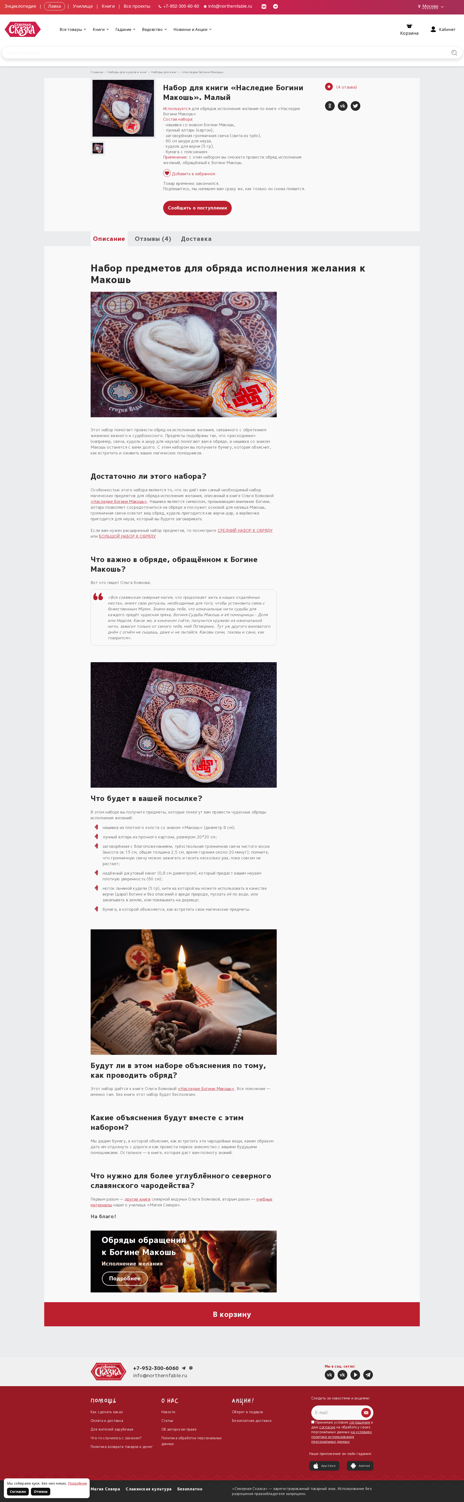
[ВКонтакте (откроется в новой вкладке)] (264, 6)
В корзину (232, 1314)
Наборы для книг (164, 72)
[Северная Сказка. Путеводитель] (342, 1375)
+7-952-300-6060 (156, 1368)
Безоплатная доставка (251, 1420)
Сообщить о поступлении (197, 208)
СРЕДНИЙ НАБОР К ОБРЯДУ (245, 530)
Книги (108, 6)
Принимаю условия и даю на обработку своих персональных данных (342, 1432)
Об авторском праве (179, 1429)
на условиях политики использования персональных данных (341, 1437)
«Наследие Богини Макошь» (202, 72)
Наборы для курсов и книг (127, 72)
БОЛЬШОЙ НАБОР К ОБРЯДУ (127, 536)
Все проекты (137, 6)
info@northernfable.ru (229, 6)
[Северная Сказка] (329, 1375)
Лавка (54, 6)
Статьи (167, 1420)
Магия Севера (105, 1489)
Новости (168, 1412)
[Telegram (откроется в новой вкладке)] (275, 6)
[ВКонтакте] (343, 106)
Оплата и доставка (107, 1420)
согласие (327, 1427)
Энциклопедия (20, 6)
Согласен (18, 1491)
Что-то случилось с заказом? (116, 1438)
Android (364, 1466)
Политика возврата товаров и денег (122, 1446)
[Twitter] (355, 106)
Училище (83, 6)
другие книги (138, 1199)
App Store (328, 1466)
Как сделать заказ (107, 1412)
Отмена (40, 1491)
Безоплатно (189, 1489)
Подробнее (77, 1483)
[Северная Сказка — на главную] (22, 29)
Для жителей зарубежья (112, 1429)
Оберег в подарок (247, 1412)
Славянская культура (149, 1489)
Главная (97, 72)
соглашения (359, 1422)
